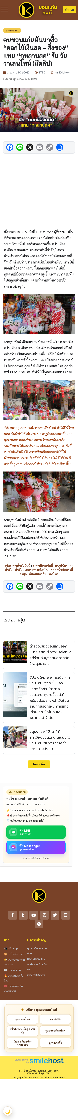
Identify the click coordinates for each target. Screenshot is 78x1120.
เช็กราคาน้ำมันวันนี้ (17, 565)
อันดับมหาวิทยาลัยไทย (44, 574)
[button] (39, 764)
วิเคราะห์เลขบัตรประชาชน (23, 1043)
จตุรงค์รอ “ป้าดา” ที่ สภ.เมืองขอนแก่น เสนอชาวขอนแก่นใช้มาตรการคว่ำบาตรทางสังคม (49, 740)
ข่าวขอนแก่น (12, 30)
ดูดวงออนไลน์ (22, 1019)
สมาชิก (69, 9)
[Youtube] (33, 915)
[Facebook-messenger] (39, 924)
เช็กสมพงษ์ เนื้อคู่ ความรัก (22, 1030)
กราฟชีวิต (55, 1019)
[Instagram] (44, 915)
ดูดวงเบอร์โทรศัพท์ (55, 1030)
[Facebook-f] (12, 915)
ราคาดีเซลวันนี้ (43, 565)
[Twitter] (55, 915)
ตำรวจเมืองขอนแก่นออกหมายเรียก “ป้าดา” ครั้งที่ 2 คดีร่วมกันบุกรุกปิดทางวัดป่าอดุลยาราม (50, 654)
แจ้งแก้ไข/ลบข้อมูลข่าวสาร (39, 1073)
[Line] (65, 915)
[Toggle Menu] (4, 9)
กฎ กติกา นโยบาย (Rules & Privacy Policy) (39, 1070)
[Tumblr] (23, 915)
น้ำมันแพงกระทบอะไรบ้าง (32, 570)
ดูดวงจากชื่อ (55, 1042)
